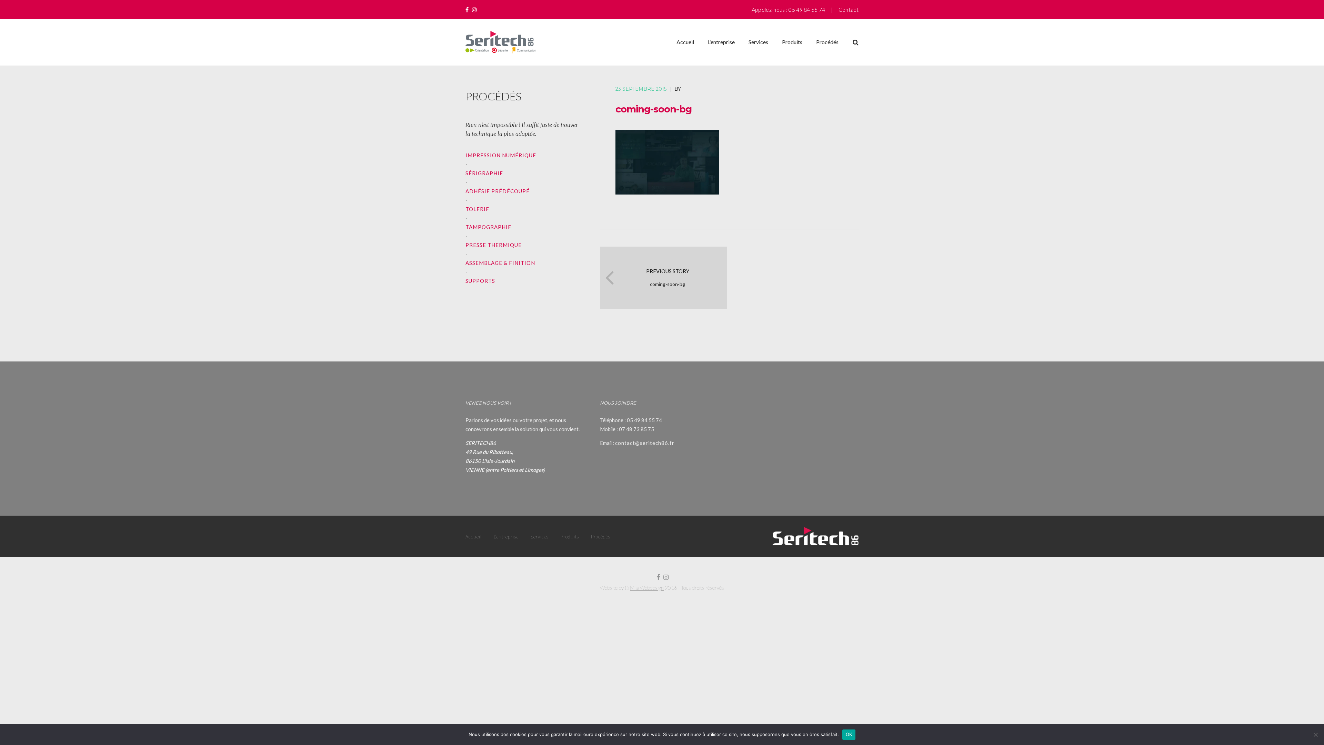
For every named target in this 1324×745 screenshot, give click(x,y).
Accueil (685, 42)
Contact (849, 9)
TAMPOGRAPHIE (488, 227)
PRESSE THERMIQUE (493, 245)
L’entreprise (721, 42)
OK (849, 734)
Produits (792, 42)
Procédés (827, 42)
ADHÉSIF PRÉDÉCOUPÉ (497, 191)
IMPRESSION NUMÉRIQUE (500, 155)
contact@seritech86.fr (644, 443)
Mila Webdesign (647, 588)
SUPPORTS (480, 281)
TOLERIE (477, 209)
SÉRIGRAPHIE (484, 173)
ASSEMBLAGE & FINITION (500, 263)
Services (758, 42)
